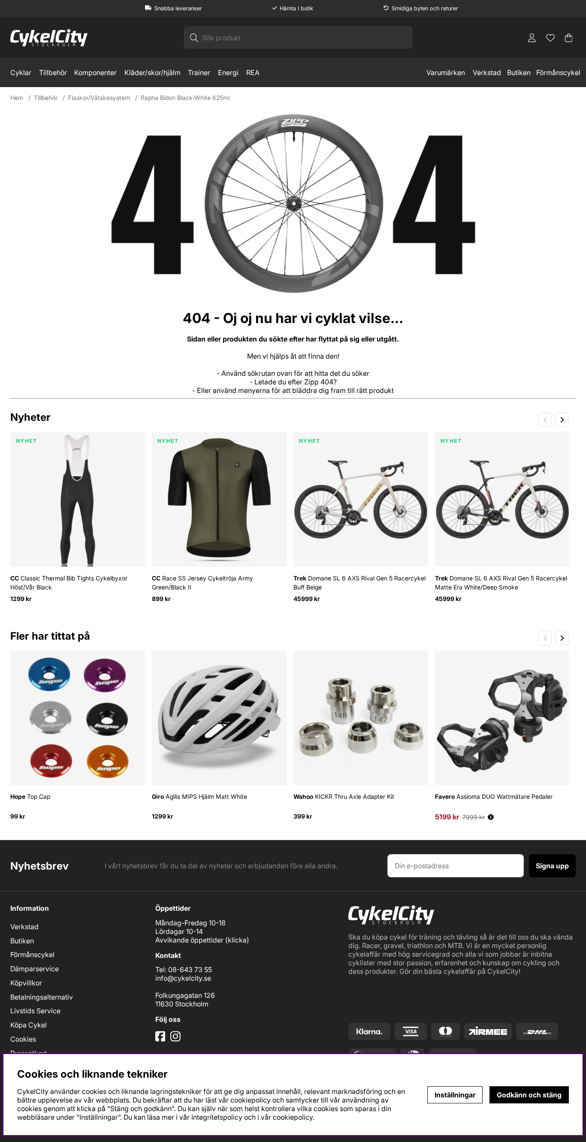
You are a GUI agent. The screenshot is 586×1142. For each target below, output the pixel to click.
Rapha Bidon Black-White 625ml (185, 97)
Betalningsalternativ (41, 997)
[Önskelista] (550, 37)
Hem (16, 97)
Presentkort (28, 1053)
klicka (237, 940)
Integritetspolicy (216, 1117)
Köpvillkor (26, 983)
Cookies (23, 1039)
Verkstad (487, 72)
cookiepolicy (293, 1117)
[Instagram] (177, 1039)
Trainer (199, 72)
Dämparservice (34, 968)
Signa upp (552, 865)
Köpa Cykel (28, 1025)
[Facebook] (161, 1039)
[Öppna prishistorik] (491, 817)
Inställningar (455, 1095)
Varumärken (445, 72)
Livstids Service (35, 1010)
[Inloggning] (532, 37)
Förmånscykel (558, 72)
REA (253, 72)
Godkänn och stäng (529, 1095)
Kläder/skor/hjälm (152, 72)
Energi (228, 72)
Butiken (519, 72)
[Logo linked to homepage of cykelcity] (49, 37)
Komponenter (95, 72)
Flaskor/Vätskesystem (99, 97)
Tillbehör (53, 72)
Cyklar (20, 72)
